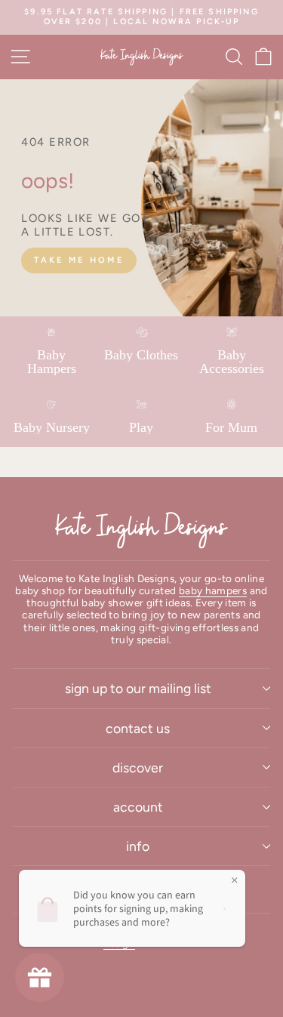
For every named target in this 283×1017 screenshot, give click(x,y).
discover (137, 767)
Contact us (138, 728)
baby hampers (213, 590)
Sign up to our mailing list (138, 688)
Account (138, 807)
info (137, 846)
